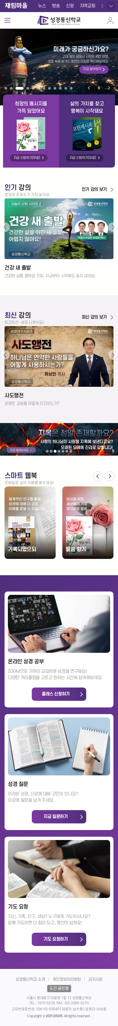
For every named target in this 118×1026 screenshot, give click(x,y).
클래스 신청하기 (56, 694)
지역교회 (87, 5)
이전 (89, 88)
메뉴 (7, 20)
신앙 (70, 5)
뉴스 (42, 5)
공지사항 (95, 979)
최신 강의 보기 (94, 317)
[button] (6, 88)
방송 (56, 5)
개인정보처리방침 (66, 979)
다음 (108, 88)
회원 (109, 20)
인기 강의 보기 (94, 189)
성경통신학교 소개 (30, 979)
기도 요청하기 (56, 939)
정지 (99, 88)
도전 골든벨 (59, 988)
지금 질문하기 (56, 816)
